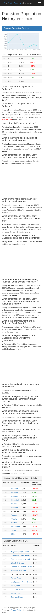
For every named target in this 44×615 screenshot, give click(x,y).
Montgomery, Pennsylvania (21, 582)
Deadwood (15, 526)
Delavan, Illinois (17, 597)
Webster (14, 508)
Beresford (15, 492)
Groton (14, 523)
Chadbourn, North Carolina (21, 567)
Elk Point (14, 496)
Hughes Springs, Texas (20, 552)
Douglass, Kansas (18, 589)
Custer (13, 504)
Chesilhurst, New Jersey (20, 555)
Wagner (14, 515)
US (3, 3)
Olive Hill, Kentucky (18, 563)
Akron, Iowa (15, 586)
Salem (13, 530)
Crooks (14, 519)
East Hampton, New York (20, 559)
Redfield (14, 489)
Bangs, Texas (16, 578)
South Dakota (14, 3)
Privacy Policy (16, 610)
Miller (13, 534)
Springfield (15, 500)
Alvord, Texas (16, 593)
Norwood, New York (18, 570)
